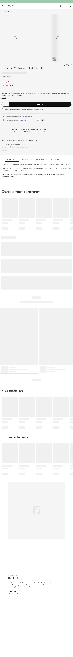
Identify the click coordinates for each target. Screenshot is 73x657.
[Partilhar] (65, 64)
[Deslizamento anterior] (15, 37)
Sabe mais (4, 151)
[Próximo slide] (57, 37)
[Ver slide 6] (41, 59)
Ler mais (4, 98)
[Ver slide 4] (32, 59)
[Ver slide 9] (54, 59)
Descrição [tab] (12, 160)
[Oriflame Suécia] (9, 6)
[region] (36, 38)
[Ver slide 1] (19, 59)
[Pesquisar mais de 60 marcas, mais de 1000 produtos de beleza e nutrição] (60, 6)
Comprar (40, 104)
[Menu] (2, 6)
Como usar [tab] (26, 160)
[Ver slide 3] (28, 59)
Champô (6, 11)
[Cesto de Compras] (70, 6)
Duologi (5, 64)
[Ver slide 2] (24, 59)
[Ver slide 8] (49, 59)
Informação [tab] (57, 160)
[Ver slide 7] (45, 59)
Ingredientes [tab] (41, 160)
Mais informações (27, 116)
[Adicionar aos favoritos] (69, 64)
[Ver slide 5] (36, 59)
